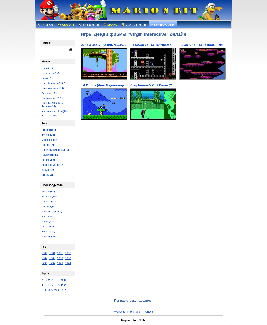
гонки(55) (47, 68)
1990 (68, 258)
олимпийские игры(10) (55, 149)
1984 (52, 253)
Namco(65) (48, 216)
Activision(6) (48, 226)
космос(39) (48, 169)
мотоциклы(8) (50, 139)
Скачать (68, 24)
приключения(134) (53, 88)
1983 (44, 253)
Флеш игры (90, 24)
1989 (60, 258)
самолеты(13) (50, 154)
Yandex (148, 311)
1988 (52, 258)
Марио (112, 24)
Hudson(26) (48, 231)
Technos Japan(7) (52, 211)
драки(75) (47, 78)
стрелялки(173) (51, 73)
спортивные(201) (52, 98)
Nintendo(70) (49, 196)
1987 (44, 258)
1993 (60, 263)
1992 (52, 263)
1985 (60, 253)
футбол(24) (48, 134)
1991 (44, 263)
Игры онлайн (164, 24)
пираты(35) (48, 206)
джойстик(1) (49, 129)
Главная (47, 24)
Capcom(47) (49, 201)
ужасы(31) (48, 174)
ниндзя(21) (48, 144)
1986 (68, 253)
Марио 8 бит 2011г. (133, 320)
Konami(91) (48, 191)
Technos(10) (49, 236)
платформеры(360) (53, 83)
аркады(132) (49, 93)
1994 (68, 263)
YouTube (135, 311)
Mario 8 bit (153, 11)
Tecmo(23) (48, 221)
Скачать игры (135, 24)
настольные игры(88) (55, 111)
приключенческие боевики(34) (52, 105)
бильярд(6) (48, 159)
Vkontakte (119, 311)
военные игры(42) (53, 164)
